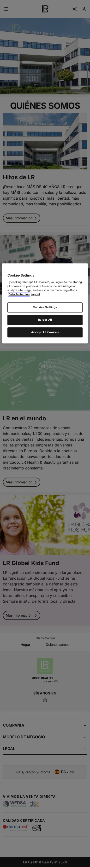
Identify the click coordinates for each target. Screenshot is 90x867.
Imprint (35, 294)
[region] (45, 303)
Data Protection (19, 294)
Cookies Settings (45, 307)
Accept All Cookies (45, 332)
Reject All (45, 319)
